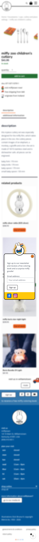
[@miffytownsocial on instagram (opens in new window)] (15, 296)
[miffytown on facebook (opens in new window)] (9, 296)
